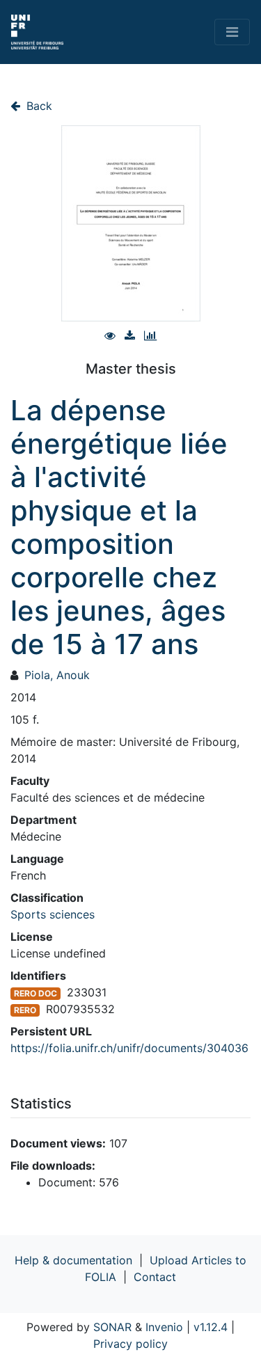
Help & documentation (73, 1260)
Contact (155, 1277)
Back (37, 106)
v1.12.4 (210, 1327)
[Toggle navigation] (232, 32)
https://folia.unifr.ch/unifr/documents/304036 (129, 1048)
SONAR (112, 1327)
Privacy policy (130, 1344)
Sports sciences (52, 914)
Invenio (164, 1327)
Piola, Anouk (57, 675)
